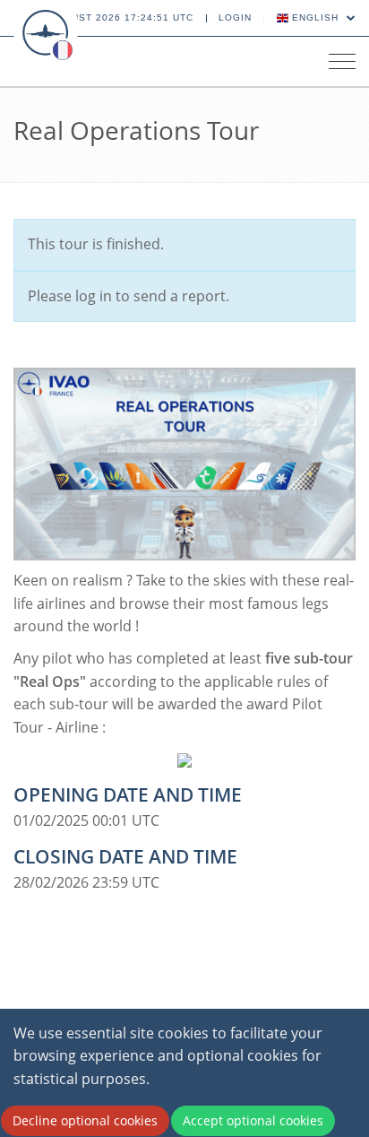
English (315, 17)
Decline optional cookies (85, 1120)
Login (235, 17)
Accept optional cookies (253, 1120)
